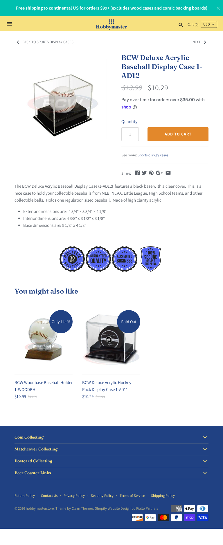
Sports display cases (153, 155)
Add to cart (178, 134)
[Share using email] (168, 172)
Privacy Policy (74, 495)
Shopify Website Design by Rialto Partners (126, 508)
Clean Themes (82, 508)
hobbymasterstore (40, 508)
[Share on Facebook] (137, 172)
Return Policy (25, 495)
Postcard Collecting (33, 461)
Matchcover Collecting (36, 449)
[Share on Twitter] (144, 172)
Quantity (129, 121)
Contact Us (49, 495)
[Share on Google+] (159, 172)
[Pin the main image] (151, 172)
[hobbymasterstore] (111, 23)
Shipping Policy (163, 495)
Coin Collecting (29, 437)
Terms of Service (132, 495)
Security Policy (102, 495)
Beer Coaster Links (33, 472)
